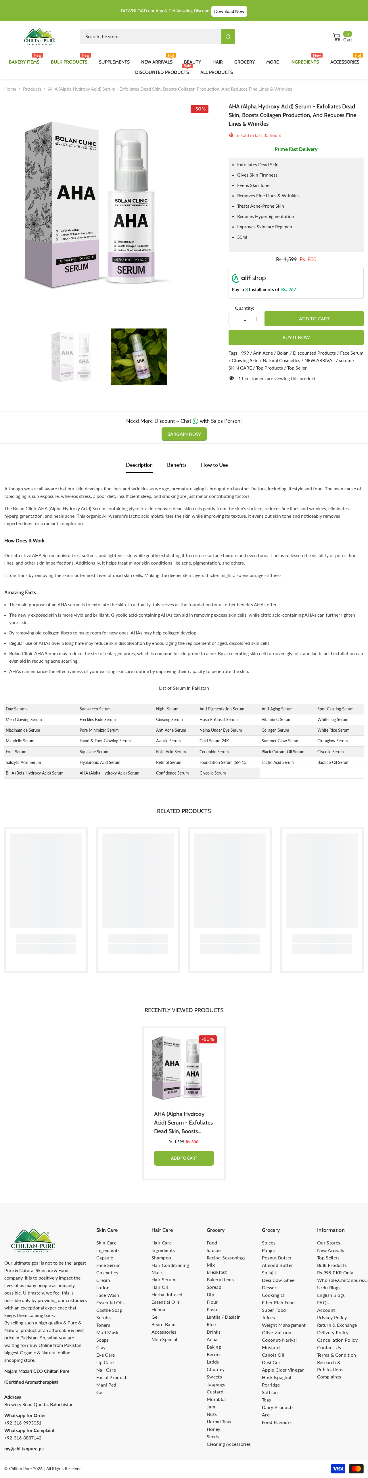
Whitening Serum (332, 719)
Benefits (177, 465)
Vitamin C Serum (277, 719)
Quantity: (244, 308)
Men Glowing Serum (24, 719)
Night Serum (167, 708)
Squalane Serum (94, 751)
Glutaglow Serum (332, 740)
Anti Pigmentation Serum (222, 708)
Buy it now (296, 337)
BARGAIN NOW (184, 434)
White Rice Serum (333, 730)
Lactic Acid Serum (278, 762)
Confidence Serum (172, 772)
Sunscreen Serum (95, 708)
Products (32, 88)
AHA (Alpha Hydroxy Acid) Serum (109, 772)
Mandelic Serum (20, 740)
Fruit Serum (16, 751)
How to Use (214, 465)
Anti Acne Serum (171, 730)
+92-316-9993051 (22, 1422)
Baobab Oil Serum (333, 762)
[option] (107, 205)
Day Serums (16, 708)
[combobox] (150, 36)
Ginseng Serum (169, 719)
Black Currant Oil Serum (283, 751)
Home (10, 88)
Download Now (229, 11)
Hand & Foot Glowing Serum (105, 740)
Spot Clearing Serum (335, 708)
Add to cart (313, 318)
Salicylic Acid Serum (23, 762)
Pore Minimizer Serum (99, 730)
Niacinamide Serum (23, 730)
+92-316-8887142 (22, 1437)
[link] (46, 938)
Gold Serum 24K (214, 740)
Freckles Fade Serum (98, 719)
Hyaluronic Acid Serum (100, 762)
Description (139, 465)
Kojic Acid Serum (171, 751)
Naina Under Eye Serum (221, 730)
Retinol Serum (168, 762)
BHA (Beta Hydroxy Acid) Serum (35, 772)
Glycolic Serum (330, 751)
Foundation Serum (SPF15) (224, 762)
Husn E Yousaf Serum (219, 719)
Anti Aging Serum (277, 708)
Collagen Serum (275, 730)
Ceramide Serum (214, 751)
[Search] (157, 36)
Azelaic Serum (168, 740)
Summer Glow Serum (281, 740)
